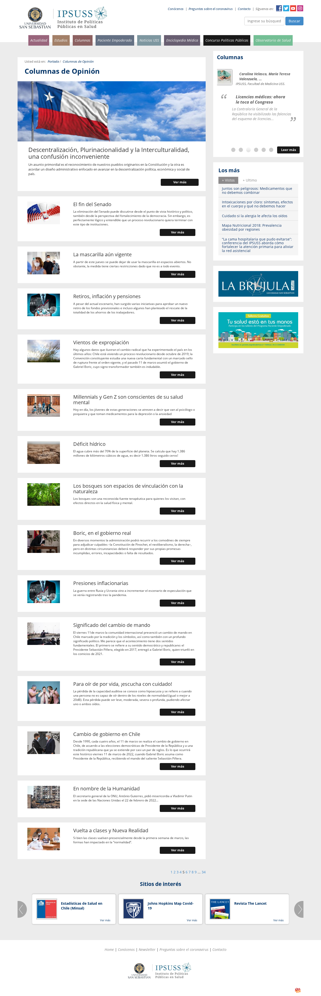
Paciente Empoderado (115, 40)
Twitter (286, 8)
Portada (53, 61)
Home (109, 949)
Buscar (294, 21)
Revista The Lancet (250, 903)
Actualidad (38, 40)
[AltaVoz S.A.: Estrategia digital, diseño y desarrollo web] (298, 990)
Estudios (60, 40)
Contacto (244, 9)
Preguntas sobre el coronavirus (211, 9)
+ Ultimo (250, 180)
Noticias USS (149, 40)
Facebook (279, 8)
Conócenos (176, 9)
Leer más (288, 150)
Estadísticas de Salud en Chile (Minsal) (81, 906)
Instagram (300, 8)
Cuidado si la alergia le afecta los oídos (254, 215)
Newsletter (147, 949)
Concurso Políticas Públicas (226, 40)
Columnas (82, 40)
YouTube (293, 8)
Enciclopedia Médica (182, 40)
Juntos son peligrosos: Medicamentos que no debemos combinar (257, 190)
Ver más (179, 182)
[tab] (228, 180)
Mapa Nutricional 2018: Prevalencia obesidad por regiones (252, 227)
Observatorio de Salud (273, 40)
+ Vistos (228, 180)
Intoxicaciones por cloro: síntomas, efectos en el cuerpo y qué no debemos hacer (257, 204)
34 (204, 872)
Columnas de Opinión (78, 61)
